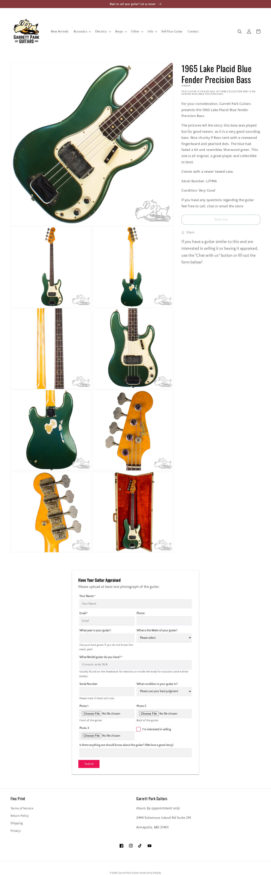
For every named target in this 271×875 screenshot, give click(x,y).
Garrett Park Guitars (129, 873)
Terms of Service (22, 808)
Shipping (17, 823)
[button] (82, 31)
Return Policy (20, 816)
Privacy (16, 831)
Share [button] (190, 232)
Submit (89, 764)
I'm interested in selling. (156, 729)
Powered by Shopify (150, 873)
